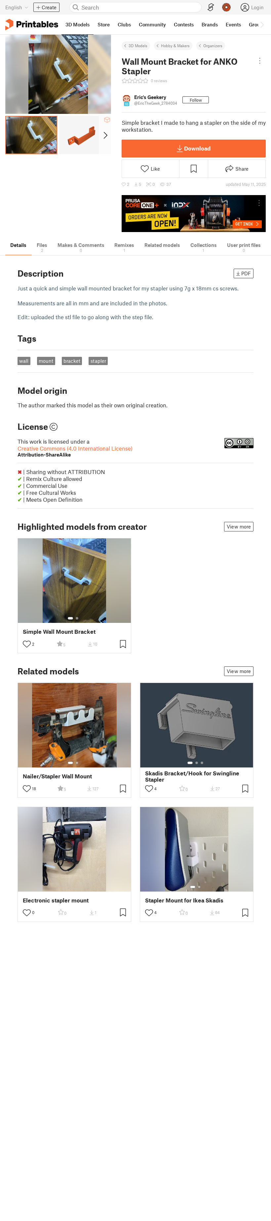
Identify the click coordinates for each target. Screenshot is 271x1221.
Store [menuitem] (103, 24)
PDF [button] (246, 273)
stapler (98, 361)
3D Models (138, 45)
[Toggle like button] (27, 644)
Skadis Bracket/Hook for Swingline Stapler (192, 776)
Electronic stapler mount (56, 900)
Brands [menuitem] (210, 24)
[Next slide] (105, 135)
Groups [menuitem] (257, 24)
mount (46, 361)
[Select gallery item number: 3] (202, 763)
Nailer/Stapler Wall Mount (57, 776)
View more (239, 526)
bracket (71, 361)
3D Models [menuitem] (77, 24)
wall (23, 361)
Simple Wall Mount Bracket (59, 631)
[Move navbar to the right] (261, 24)
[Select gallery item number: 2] (77, 618)
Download (197, 148)
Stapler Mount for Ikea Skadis (184, 900)
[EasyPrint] (211, 7)
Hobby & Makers (175, 45)
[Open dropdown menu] (260, 61)
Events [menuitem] (233, 24)
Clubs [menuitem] (124, 24)
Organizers (212, 45)
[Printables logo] (31, 24)
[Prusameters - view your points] (226, 7)
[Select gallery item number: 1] (70, 618)
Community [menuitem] (152, 24)
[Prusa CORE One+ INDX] (194, 213)
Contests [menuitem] (184, 24)
